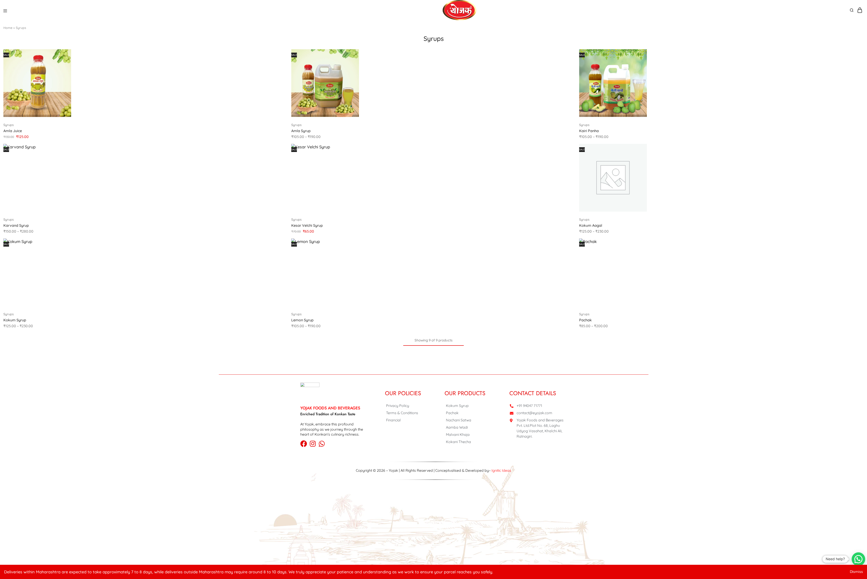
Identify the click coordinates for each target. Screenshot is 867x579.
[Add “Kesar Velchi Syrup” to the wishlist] (567, 167)
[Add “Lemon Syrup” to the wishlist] (567, 262)
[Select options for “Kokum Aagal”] (854, 149)
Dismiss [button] (856, 571)
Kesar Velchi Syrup (307, 225)
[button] (567, 149)
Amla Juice (12, 130)
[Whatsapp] (321, 443)
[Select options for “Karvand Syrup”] (279, 149)
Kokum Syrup (14, 320)
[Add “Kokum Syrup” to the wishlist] (279, 262)
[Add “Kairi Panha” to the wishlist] (854, 73)
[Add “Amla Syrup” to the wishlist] (567, 73)
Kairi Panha (589, 130)
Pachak (585, 320)
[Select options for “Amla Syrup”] (567, 55)
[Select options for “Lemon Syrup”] (567, 244)
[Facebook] (303, 443)
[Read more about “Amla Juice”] (279, 55)
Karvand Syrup (16, 225)
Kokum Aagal (590, 225)
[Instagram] (312, 443)
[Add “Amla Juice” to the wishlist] (279, 73)
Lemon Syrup (302, 320)
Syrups (8, 125)
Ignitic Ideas (501, 470)
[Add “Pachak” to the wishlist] (854, 262)
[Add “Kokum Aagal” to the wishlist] (854, 167)
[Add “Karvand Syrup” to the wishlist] (279, 167)
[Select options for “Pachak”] (854, 244)
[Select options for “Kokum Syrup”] (279, 244)
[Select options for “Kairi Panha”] (854, 55)
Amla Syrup (301, 130)
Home (7, 28)
